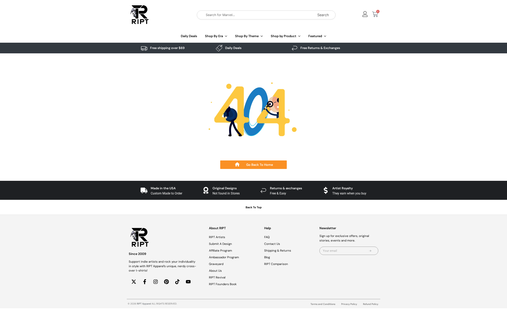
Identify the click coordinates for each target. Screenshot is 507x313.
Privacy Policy (349, 304)
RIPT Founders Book (223, 284)
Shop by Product (283, 36)
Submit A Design (220, 244)
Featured (315, 36)
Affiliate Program (220, 251)
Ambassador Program (224, 257)
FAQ (267, 237)
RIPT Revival (217, 277)
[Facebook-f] (145, 282)
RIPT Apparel (144, 303)
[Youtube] (188, 282)
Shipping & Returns (277, 251)
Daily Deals (189, 36)
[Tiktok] (177, 282)
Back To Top (254, 207)
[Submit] (370, 251)
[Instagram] (155, 282)
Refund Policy (370, 304)
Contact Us (272, 244)
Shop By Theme (247, 36)
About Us (215, 271)
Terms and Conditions (323, 304)
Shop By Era (214, 36)
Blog (267, 257)
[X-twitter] (134, 282)
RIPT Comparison (276, 264)
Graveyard (216, 264)
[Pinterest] (166, 282)
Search (323, 15)
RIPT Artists (217, 237)
